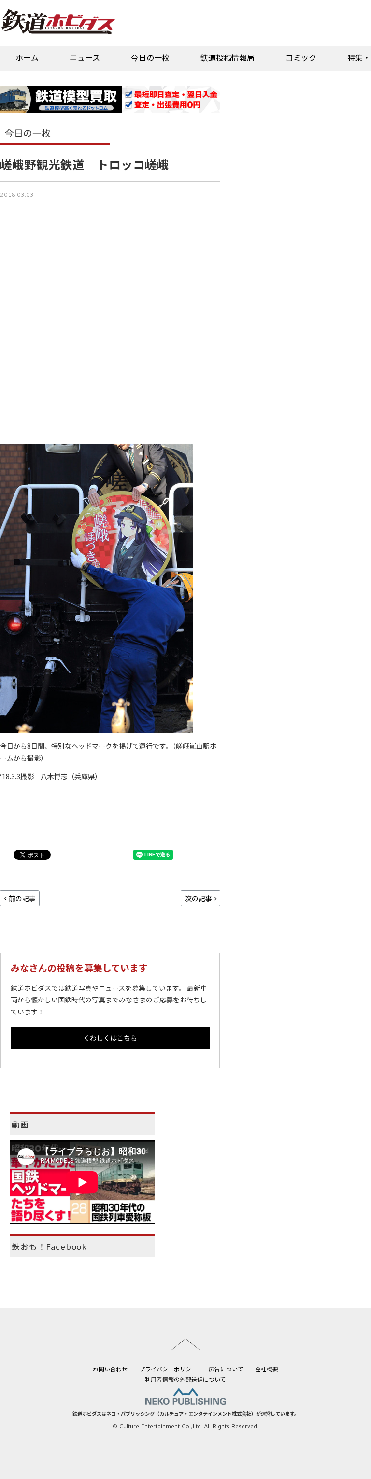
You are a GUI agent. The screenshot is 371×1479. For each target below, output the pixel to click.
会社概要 (266, 1369)
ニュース (85, 57)
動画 (20, 1124)
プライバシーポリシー (168, 1369)
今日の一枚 (150, 57)
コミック (300, 57)
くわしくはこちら (110, 1037)
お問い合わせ (110, 1369)
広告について (226, 1369)
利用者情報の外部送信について (185, 1379)
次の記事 (198, 898)
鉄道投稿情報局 (227, 57)
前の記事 (22, 898)
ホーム (27, 57)
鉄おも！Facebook (49, 1246)
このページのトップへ (185, 1342)
